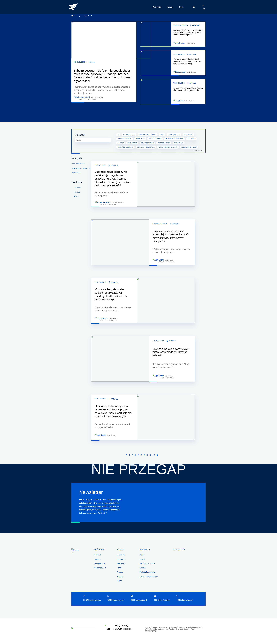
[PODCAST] (191, 25)
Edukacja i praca (180, 25)
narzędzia (191, 139)
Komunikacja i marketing (81, 168)
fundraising (140, 139)
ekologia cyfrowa (125, 139)
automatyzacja (129, 134)
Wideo (76, 196)
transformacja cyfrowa (167, 147)
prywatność (178, 143)
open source (132, 143)
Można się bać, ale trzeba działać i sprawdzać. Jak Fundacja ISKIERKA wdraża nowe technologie (187, 61)
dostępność (188, 134)
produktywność (164, 143)
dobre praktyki (174, 134)
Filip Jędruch (113, 318)
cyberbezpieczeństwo (147, 134)
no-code (121, 143)
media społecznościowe (174, 139)
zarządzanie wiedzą (189, 147)
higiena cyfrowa (155, 139)
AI (118, 134)
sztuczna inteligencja (145, 147)
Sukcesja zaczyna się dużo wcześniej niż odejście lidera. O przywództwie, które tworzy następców (187, 32)
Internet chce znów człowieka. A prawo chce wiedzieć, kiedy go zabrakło (171, 352)
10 (153, 455)
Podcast (77, 192)
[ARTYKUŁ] (86, 62)
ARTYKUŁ (91, 62)
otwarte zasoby (147, 143)
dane (162, 134)
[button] (194, 7)
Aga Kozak (169, 260)
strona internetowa (125, 147)
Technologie (79, 62)
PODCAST (196, 25)
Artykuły (77, 187)
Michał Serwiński (97, 97)
